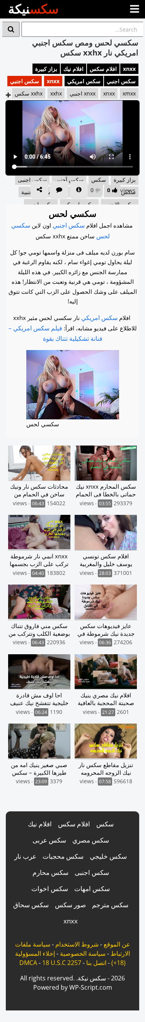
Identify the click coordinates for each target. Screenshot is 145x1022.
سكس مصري (90, 840)
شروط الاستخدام (77, 944)
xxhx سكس (29, 93)
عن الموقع (117, 944)
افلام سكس (103, 68)
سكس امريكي (84, 81)
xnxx (129, 68)
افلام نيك (73, 68)
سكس (105, 823)
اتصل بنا (96, 962)
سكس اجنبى (92, 872)
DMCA (28, 962)
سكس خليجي (108, 856)
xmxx (129, 93)
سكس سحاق (31, 904)
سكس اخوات (49, 888)
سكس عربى (49, 840)
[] (11, 29)
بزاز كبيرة (46, 68)
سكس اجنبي (121, 81)
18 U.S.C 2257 (61, 962)
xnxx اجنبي (83, 93)
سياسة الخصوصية (83, 953)
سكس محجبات (63, 856)
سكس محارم (50, 872)
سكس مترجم (110, 904)
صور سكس (70, 904)
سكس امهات (92, 888)
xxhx (56, 93)
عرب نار (25, 856)
